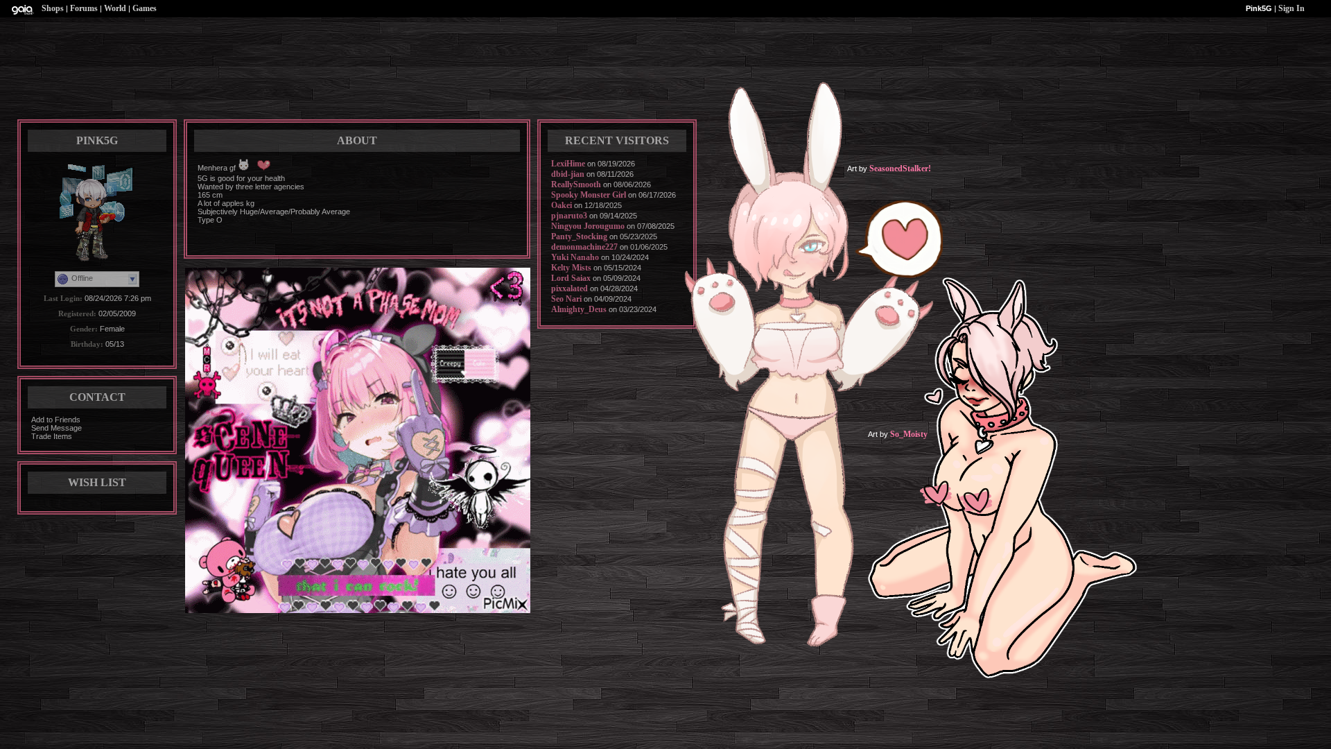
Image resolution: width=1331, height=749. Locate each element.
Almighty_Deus (579, 309)
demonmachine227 (584, 247)
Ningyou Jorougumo (588, 226)
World (115, 8)
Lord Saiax (571, 278)
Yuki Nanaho (575, 257)
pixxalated (569, 288)
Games (144, 8)
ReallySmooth (576, 184)
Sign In (1291, 8)
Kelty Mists (571, 268)
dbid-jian (567, 174)
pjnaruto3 (569, 216)
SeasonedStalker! (900, 168)
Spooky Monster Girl (588, 195)
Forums (84, 8)
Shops (53, 8)
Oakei (561, 205)
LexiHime (568, 164)
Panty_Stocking (579, 236)
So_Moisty (909, 434)
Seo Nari (566, 299)
